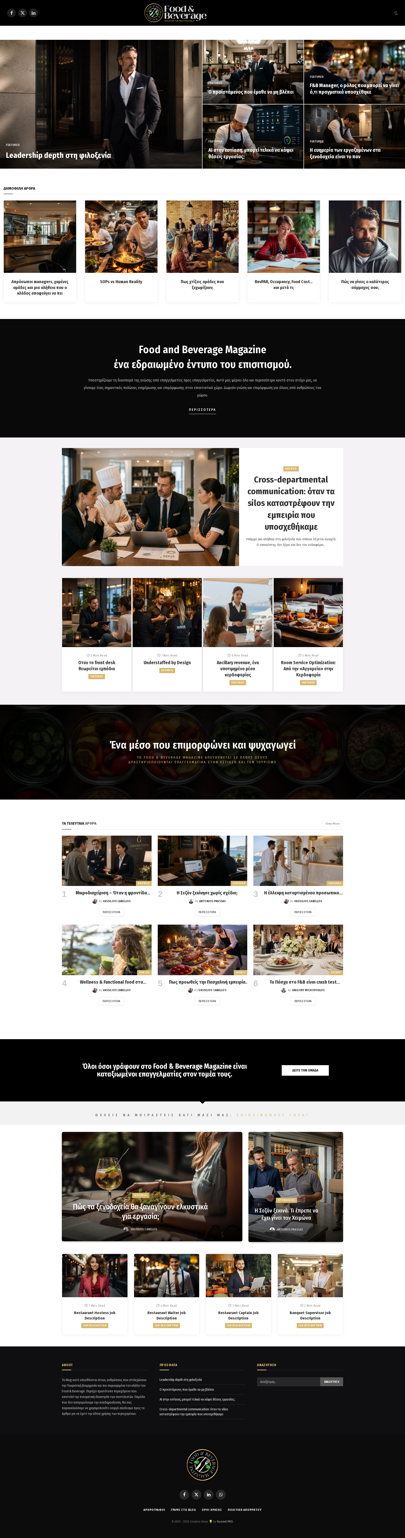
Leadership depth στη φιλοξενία (58, 155)
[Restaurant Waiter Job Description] (166, 1275)
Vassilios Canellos (117, 901)
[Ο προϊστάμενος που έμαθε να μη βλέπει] (253, 72)
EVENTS (241, 972)
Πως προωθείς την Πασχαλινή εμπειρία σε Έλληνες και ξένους (207, 982)
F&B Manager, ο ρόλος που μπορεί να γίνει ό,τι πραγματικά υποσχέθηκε (354, 88)
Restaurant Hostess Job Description (94, 1315)
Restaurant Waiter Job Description (166, 1315)
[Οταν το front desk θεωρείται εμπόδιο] (96, 612)
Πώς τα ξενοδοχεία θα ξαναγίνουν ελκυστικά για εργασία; (140, 1211)
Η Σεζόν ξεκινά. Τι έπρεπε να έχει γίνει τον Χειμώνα (286, 1214)
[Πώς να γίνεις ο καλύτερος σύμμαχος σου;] (365, 236)
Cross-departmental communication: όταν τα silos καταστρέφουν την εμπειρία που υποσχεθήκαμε (291, 503)
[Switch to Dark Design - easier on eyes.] (395, 13)
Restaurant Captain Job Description (238, 1315)
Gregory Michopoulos (308, 990)
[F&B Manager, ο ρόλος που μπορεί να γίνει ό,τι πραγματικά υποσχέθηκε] (354, 72)
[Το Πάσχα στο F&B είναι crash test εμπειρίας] (298, 950)
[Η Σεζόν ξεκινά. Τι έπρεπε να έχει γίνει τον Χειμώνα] (295, 1187)
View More (333, 823)
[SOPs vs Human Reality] (121, 236)
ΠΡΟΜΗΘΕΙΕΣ (286, 1200)
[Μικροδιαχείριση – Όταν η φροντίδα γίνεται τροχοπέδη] (107, 861)
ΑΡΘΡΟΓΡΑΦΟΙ (154, 1510)
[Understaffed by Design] (167, 612)
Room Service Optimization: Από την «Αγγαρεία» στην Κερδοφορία (308, 669)
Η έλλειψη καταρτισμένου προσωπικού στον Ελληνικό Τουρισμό (303, 893)
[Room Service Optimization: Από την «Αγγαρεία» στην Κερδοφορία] (308, 612)
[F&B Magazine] (202, 13)
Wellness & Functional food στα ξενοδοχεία (111, 982)
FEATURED (13, 145)
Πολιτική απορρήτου (244, 1510)
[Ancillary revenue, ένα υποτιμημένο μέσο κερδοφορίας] (237, 612)
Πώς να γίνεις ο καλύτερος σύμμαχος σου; (365, 284)
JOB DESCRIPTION (94, 1325)
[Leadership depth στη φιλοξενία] (101, 104)
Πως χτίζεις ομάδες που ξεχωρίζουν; (202, 284)
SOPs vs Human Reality (121, 281)
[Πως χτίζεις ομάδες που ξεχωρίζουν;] (202, 236)
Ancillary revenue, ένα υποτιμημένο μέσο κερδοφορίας (238, 669)
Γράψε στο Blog (183, 1510)
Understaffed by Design (167, 662)
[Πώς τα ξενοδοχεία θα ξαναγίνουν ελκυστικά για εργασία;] (152, 1186)
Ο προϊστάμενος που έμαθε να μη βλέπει (251, 92)
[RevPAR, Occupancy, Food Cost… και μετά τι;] (284, 236)
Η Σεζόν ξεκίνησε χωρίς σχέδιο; (207, 893)
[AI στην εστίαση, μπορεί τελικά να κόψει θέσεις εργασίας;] (253, 136)
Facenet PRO (225, 1521)
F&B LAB (144, 972)
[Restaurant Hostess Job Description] (95, 1275)
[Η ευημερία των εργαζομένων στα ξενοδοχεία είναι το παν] (354, 136)
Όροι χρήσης (212, 1510)
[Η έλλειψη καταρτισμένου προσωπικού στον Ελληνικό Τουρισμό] (298, 861)
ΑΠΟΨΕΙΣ (291, 468)
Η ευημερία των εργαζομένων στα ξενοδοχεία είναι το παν (345, 153)
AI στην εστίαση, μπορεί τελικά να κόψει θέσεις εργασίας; (250, 153)
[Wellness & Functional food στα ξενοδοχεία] (107, 950)
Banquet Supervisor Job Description (310, 1315)
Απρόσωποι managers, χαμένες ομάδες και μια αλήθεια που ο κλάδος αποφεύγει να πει (39, 287)
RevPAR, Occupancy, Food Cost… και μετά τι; (284, 284)
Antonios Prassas (212, 901)
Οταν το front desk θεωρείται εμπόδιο (96, 665)
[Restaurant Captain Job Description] (238, 1275)
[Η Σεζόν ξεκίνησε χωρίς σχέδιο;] (203, 861)
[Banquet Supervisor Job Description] (310, 1275)
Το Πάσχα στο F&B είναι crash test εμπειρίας (303, 982)
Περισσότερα (111, 912)
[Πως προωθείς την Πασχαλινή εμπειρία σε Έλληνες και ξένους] (203, 950)
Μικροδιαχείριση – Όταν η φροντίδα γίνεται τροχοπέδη (111, 893)
